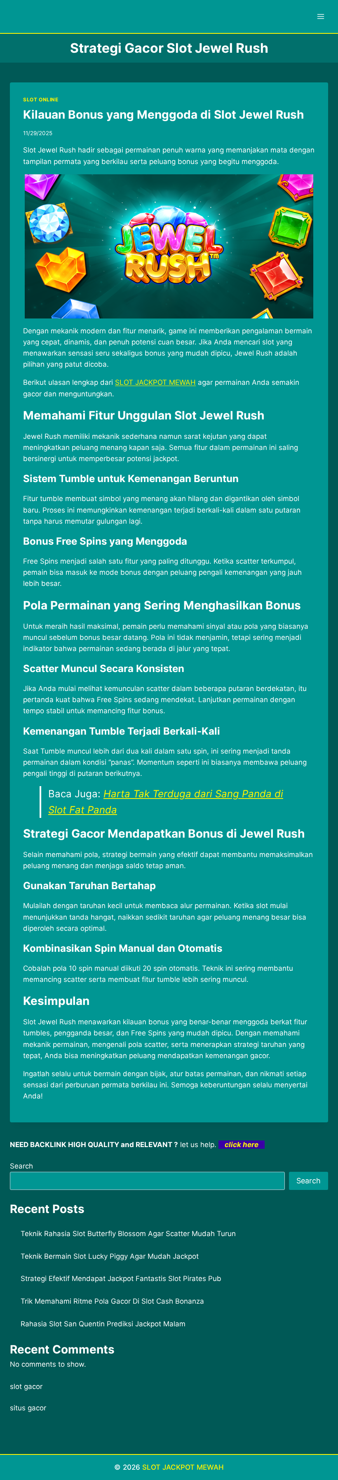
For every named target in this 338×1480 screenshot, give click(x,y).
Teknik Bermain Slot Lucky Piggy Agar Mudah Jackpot (110, 1256)
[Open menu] (320, 16)
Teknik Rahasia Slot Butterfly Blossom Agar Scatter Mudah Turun (128, 1233)
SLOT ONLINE (41, 99)
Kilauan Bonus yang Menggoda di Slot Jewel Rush (163, 115)
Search (21, 1166)
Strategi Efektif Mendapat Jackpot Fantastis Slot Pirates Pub (121, 1278)
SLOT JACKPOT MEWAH (183, 1467)
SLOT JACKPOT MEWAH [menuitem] (155, 382)
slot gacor (26, 1386)
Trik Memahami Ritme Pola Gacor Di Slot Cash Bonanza (112, 1301)
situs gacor (28, 1408)
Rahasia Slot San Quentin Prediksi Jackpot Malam (103, 1324)
